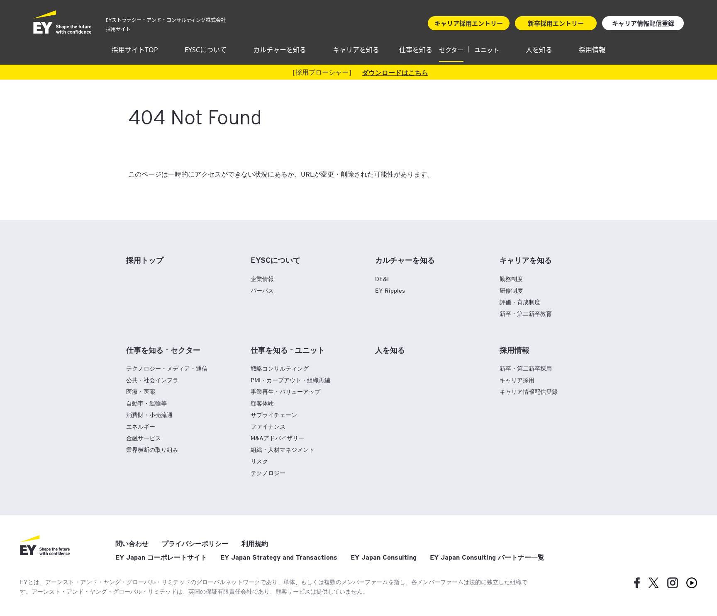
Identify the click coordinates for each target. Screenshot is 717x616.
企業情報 (262, 278)
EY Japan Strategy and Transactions (278, 557)
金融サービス (143, 437)
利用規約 (254, 543)
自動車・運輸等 (146, 403)
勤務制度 (511, 278)
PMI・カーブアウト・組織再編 (290, 379)
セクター (451, 50)
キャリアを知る (356, 49)
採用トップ (144, 259)
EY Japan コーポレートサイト (161, 557)
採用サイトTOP (135, 49)
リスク (259, 461)
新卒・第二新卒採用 (526, 368)
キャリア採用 (517, 379)
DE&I (382, 278)
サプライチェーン (274, 414)
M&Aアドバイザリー (277, 437)
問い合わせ (132, 543)
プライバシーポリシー (195, 543)
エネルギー (140, 426)
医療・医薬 (140, 391)
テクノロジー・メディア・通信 (166, 368)
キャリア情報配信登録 (529, 391)
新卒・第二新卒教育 (526, 313)
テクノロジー (268, 472)
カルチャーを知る (279, 49)
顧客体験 (262, 403)
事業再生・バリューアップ (285, 391)
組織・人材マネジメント (283, 449)
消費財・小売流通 (149, 414)
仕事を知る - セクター (163, 349)
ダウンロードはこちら (395, 72)
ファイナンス (268, 426)
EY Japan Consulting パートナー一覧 (487, 557)
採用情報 (592, 49)
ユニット (486, 50)
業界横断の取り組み (152, 449)
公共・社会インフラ (152, 379)
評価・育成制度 (520, 302)
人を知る (539, 49)
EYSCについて (206, 49)
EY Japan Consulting (384, 557)
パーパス (262, 290)
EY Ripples (390, 290)
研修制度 (511, 290)
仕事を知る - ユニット (288, 349)
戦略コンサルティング (280, 368)
